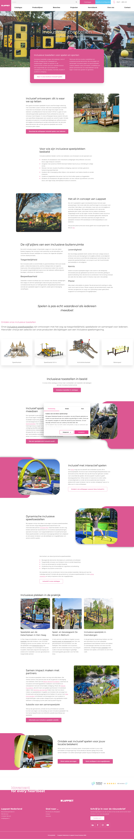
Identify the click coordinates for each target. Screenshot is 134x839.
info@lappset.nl (5, 818)
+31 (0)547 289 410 (6, 816)
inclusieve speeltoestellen (20, 326)
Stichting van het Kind (40, 690)
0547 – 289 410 (122, 2)
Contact (127, 7)
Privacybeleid (51, 835)
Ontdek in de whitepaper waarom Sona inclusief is (87, 489)
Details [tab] (67, 408)
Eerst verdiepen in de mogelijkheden (98, 761)
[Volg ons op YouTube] (108, 825)
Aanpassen (66, 432)
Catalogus (87, 2)
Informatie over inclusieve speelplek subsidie (43, 720)
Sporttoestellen (31, 424)
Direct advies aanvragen (68, 761)
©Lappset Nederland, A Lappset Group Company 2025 (71, 835)
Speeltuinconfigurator (103, 2)
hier (73, 227)
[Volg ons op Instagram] (102, 825)
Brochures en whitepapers (53, 811)
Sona (72, 469)
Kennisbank (92, 7)
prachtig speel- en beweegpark (62, 641)
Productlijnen (37, 7)
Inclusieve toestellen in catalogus (67, 390)
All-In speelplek (103, 647)
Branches (56, 7)
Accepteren (81, 432)
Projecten (74, 7)
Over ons (110, 7)
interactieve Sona (37, 645)
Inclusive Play (44, 527)
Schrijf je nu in (97, 818)
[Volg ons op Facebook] (97, 825)
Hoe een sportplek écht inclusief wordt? (42, 441)
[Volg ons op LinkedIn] (92, 825)
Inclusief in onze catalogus (51, 581)
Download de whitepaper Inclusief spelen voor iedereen (47, 131)
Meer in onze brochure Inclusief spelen (49, 76)
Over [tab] (82, 408)
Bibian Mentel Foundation (51, 681)
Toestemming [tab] (51, 408)
